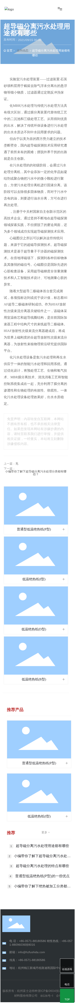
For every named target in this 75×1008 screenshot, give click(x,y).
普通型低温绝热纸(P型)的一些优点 (42, 876)
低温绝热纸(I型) (33, 579)
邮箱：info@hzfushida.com (27, 952)
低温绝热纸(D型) (33, 629)
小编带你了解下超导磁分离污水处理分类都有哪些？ (35, 473)
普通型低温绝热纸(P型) (34, 529)
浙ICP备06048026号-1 (47, 993)
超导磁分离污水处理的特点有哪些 (42, 866)
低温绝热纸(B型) (34, 679)
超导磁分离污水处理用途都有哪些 (42, 846)
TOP (67, 999)
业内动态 (22, 50)
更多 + (45, 832)
